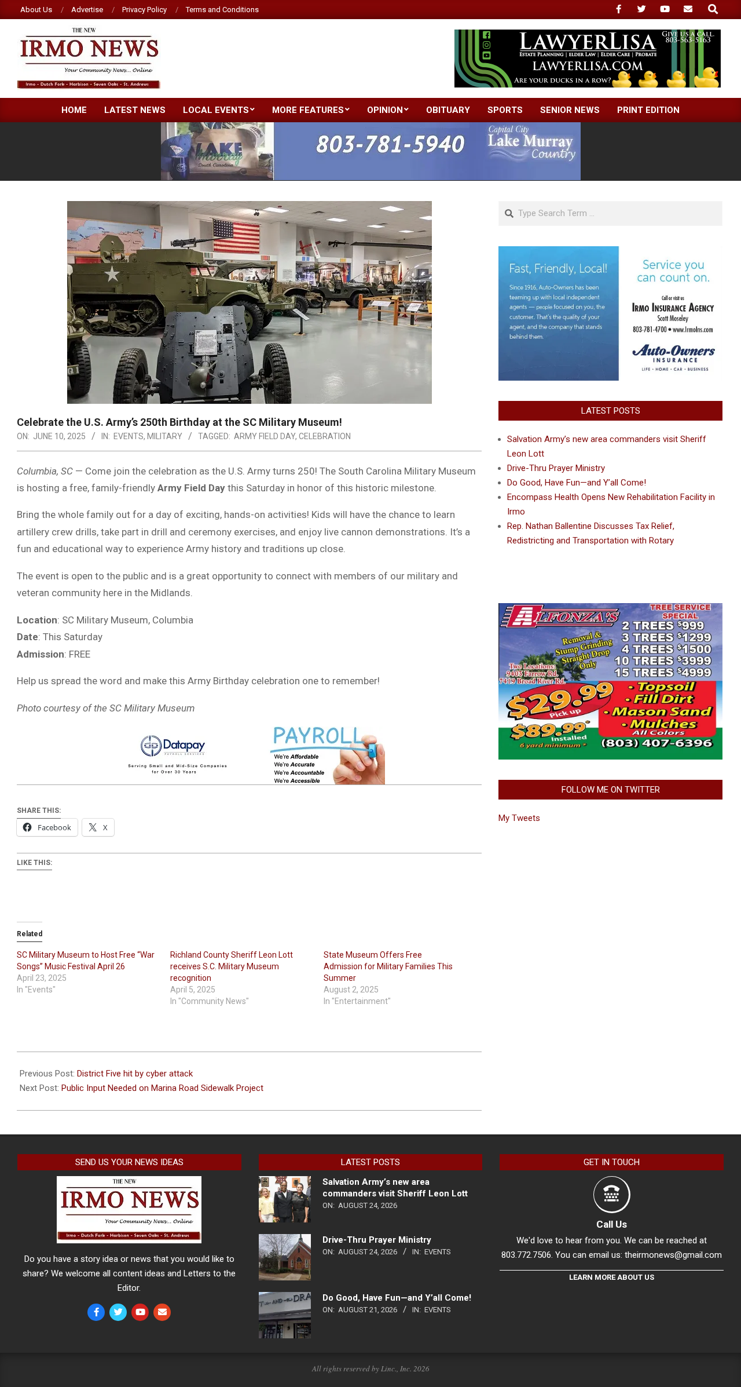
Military (164, 436)
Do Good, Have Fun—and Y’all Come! (576, 482)
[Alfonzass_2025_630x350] (610, 610)
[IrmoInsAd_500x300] (610, 253)
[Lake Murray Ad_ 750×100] (371, 127)
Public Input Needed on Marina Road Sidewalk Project (162, 1088)
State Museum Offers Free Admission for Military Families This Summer (388, 966)
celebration (325, 436)
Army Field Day (264, 436)
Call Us (611, 1224)
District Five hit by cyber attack (135, 1073)
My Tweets (519, 818)
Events (128, 436)
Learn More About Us (611, 1277)
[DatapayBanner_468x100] (249, 734)
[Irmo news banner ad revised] (587, 34)
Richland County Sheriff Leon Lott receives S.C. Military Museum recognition (231, 966)
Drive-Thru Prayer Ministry (556, 468)
